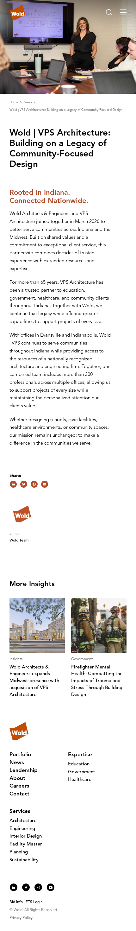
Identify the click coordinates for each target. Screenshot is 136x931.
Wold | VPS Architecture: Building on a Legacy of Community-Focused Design (65, 109)
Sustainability (24, 860)
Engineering (22, 828)
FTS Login (34, 902)
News (28, 102)
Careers (19, 786)
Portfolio (20, 754)
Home (14, 102)
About (17, 778)
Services (19, 811)
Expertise (80, 754)
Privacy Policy (21, 918)
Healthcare (79, 779)
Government (81, 772)
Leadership (23, 770)
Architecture (22, 821)
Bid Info (16, 902)
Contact (19, 794)
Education (79, 764)
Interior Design (25, 836)
